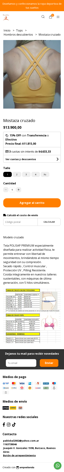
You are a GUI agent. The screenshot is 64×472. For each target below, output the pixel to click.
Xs (45, 174)
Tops (19, 30)
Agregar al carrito (32, 203)
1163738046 (10, 444)
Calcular (49, 221)
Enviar (49, 363)
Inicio (7, 30)
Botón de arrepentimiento (19, 455)
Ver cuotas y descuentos (20, 159)
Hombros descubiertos (19, 34)
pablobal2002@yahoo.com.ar (21, 440)
